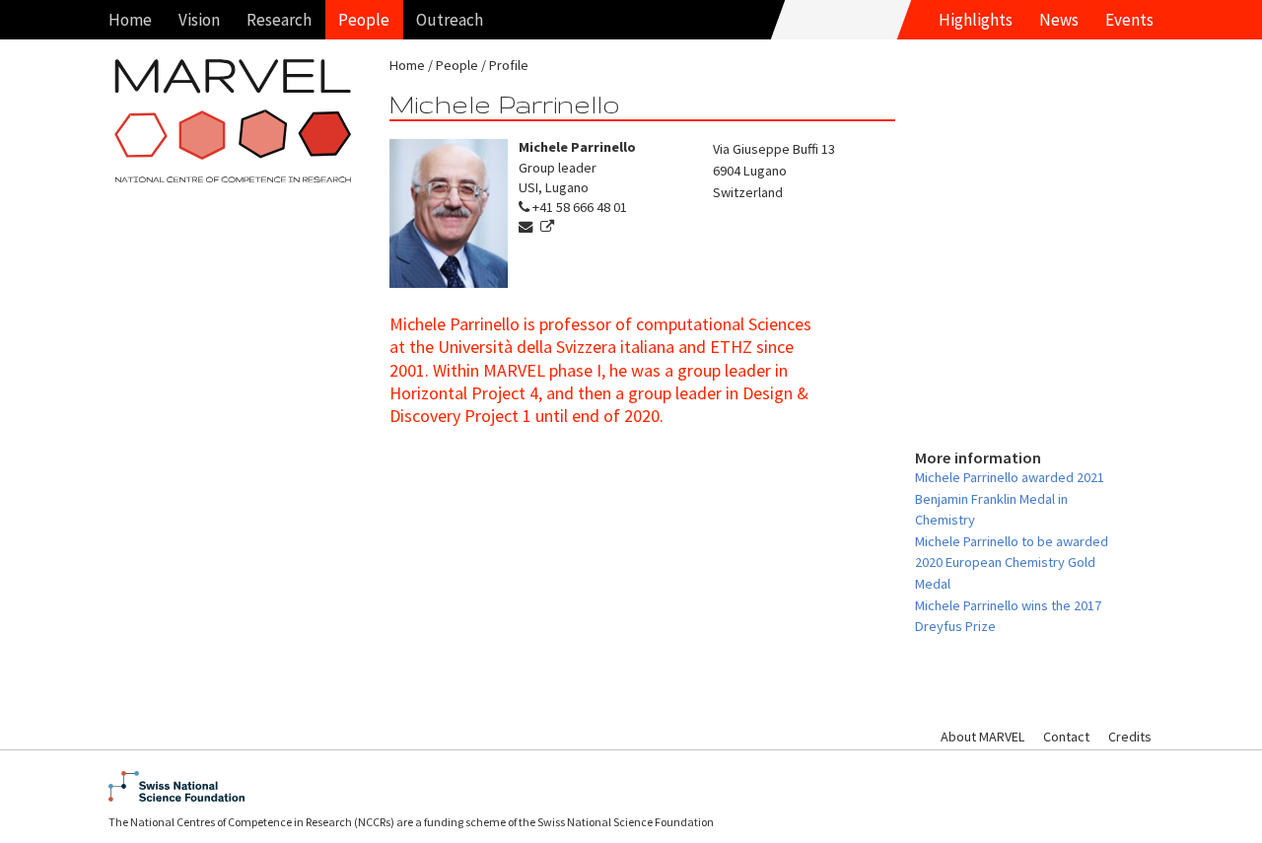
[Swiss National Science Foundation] (631, 786)
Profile (508, 65)
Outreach (449, 20)
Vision (199, 20)
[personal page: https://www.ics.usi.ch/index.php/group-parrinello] (549, 227)
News (1059, 20)
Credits (1130, 736)
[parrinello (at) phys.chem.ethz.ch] (528, 227)
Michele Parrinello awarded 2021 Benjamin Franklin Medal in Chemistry (1009, 498)
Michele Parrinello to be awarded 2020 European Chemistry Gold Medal (1011, 562)
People (363, 20)
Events (1129, 20)
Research (279, 20)
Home (130, 20)
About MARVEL (982, 736)
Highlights (976, 20)
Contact (1066, 736)
